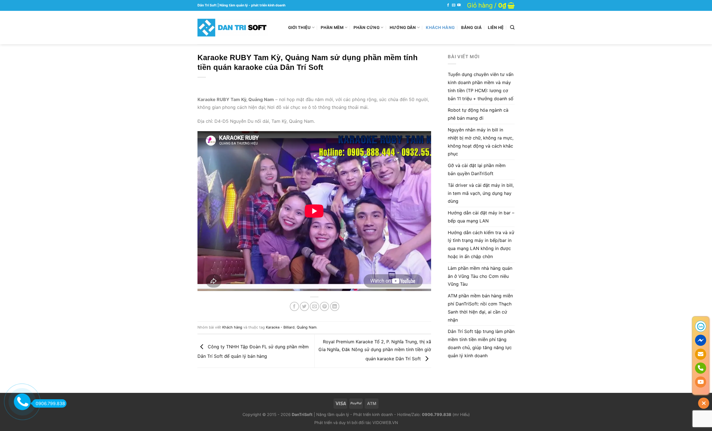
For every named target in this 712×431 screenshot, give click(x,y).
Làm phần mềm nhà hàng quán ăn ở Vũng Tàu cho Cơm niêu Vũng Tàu (480, 276)
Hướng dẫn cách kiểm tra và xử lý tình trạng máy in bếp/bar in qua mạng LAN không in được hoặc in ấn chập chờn (481, 244)
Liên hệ (496, 27)
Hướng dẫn (403, 27)
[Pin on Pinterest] (324, 306)
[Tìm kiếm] (512, 27)
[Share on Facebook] (294, 306)
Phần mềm (332, 27)
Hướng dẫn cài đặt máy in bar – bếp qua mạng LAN (481, 217)
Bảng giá (471, 27)
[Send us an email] (453, 5)
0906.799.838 (50, 403)
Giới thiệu (299, 27)
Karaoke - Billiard (280, 327)
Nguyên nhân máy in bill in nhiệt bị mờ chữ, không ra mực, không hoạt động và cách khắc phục (480, 141)
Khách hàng (440, 27)
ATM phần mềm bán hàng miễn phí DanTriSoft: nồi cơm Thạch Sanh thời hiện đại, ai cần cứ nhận (480, 307)
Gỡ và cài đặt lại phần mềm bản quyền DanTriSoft (477, 169)
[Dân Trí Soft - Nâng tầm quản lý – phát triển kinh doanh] (232, 27)
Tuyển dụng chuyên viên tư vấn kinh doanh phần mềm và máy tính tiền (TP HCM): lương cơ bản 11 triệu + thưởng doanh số (480, 86)
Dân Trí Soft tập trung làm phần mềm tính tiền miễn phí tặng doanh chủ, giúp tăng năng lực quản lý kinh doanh (481, 343)
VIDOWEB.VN (385, 422)
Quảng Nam (307, 327)
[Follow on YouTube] (459, 5)
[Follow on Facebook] (448, 5)
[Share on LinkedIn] (334, 306)
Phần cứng (366, 27)
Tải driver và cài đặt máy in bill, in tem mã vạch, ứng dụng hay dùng (481, 193)
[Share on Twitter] (304, 306)
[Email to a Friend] (314, 306)
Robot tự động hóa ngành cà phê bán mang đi (478, 114)
